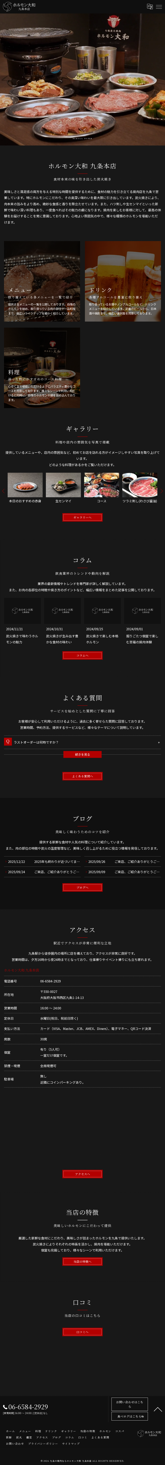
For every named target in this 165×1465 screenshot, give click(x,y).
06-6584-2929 (50, 981)
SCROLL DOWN (82, 138)
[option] (25, 491)
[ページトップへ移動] (158, 1409)
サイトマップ (71, 1443)
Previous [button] (4, 491)
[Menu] (158, 6)
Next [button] (161, 491)
